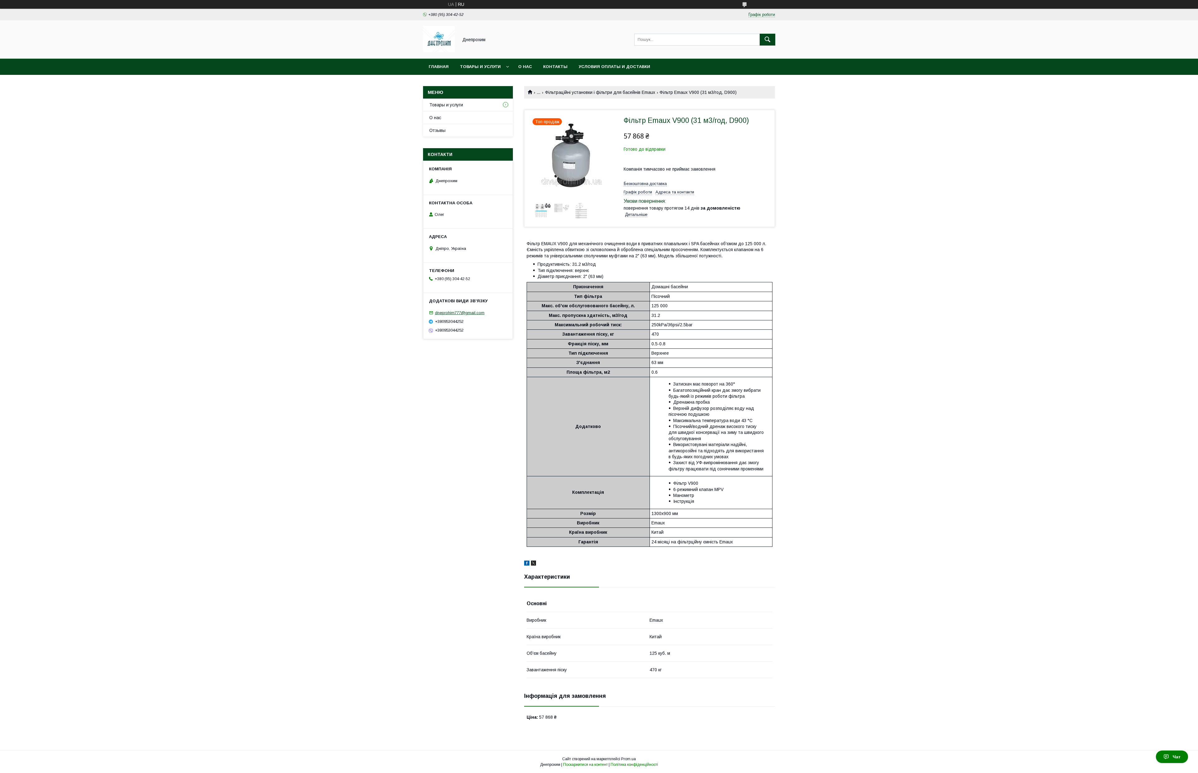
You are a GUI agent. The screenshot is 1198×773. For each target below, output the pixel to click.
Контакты (555, 66)
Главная (439, 66)
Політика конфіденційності (634, 764)
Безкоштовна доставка (645, 183)
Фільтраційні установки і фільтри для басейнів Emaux (600, 92)
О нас (525, 66)
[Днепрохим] (439, 50)
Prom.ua (628, 759)
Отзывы (437, 130)
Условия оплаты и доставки (614, 66)
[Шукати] (767, 40)
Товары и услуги (480, 66)
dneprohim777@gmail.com (460, 312)
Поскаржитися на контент (585, 764)
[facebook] (526, 564)
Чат (1177, 756)
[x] (533, 564)
